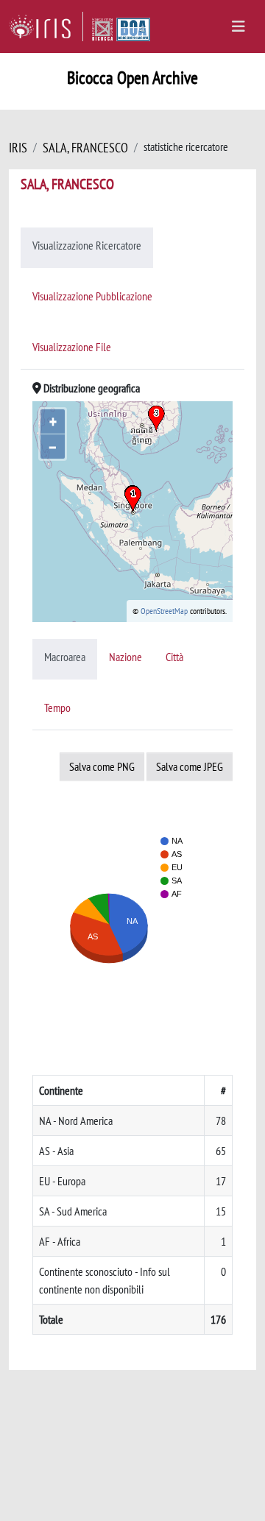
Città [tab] (174, 656)
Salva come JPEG (189, 766)
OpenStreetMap (164, 610)
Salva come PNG (102, 766)
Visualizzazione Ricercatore (86, 245)
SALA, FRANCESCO (85, 147)
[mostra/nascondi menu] (238, 26)
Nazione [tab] (125, 656)
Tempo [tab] (57, 707)
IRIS (18, 147)
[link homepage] (46, 26)
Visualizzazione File (71, 346)
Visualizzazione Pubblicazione (92, 296)
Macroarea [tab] (64, 656)
